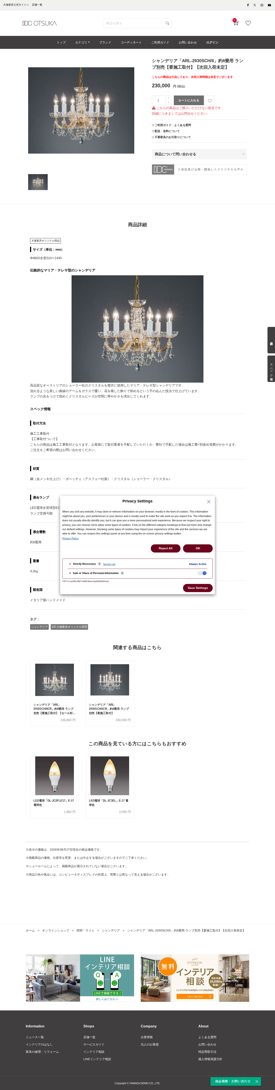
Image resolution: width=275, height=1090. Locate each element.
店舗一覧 (89, 1037)
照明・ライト (85, 930)
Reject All (166, 548)
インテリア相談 (93, 1051)
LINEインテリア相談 (97, 1059)
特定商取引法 (207, 1051)
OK (198, 548)
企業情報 (147, 1037)
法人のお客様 (150, 1044)
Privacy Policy (70, 538)
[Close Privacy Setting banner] (209, 502)
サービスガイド (93, 1044)
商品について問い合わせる (175, 154)
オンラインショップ (55, 930)
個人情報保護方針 (210, 1059)
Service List (109, 564)
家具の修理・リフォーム (42, 1051)
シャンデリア (39, 626)
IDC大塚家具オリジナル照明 (69, 626)
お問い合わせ (207, 1044)
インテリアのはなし (39, 1044)
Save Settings (198, 588)
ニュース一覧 (35, 1037)
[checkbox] (201, 573)
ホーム (30, 930)
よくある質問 (207, 1037)
